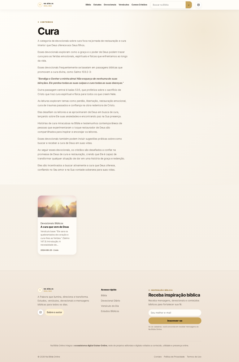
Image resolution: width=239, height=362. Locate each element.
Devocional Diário (110, 300)
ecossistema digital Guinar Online (90, 345)
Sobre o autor (54, 312)
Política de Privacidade (174, 357)
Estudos (97, 4)
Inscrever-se (174, 320)
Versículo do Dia (110, 305)
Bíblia (88, 4)
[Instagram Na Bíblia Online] (198, 5)
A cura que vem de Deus (55, 226)
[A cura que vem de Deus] (57, 216)
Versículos (124, 4)
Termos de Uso (194, 357)
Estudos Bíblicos (110, 311)
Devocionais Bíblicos (52, 223)
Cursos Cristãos (139, 4)
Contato (158, 357)
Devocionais (110, 4)
